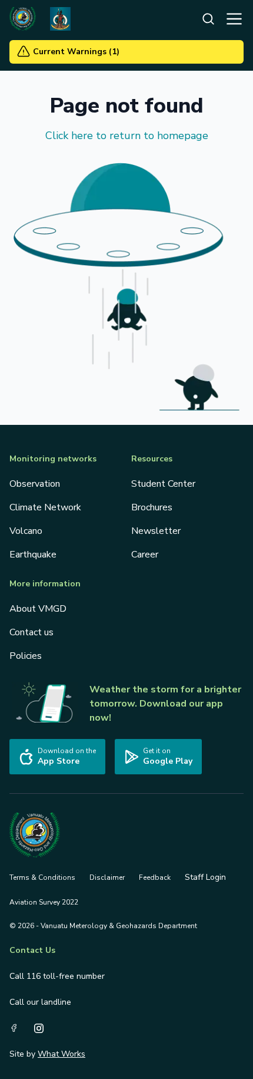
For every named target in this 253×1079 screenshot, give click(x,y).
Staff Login (205, 877)
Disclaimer (107, 877)
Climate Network (45, 507)
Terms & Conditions (42, 877)
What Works (61, 1054)
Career (144, 554)
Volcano (25, 530)
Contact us (31, 632)
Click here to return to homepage (126, 135)
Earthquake (32, 554)
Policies (25, 655)
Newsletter (156, 530)
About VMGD (37, 608)
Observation (34, 483)
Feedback (155, 877)
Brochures (151, 507)
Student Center (163, 483)
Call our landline (40, 1002)
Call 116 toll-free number (57, 976)
